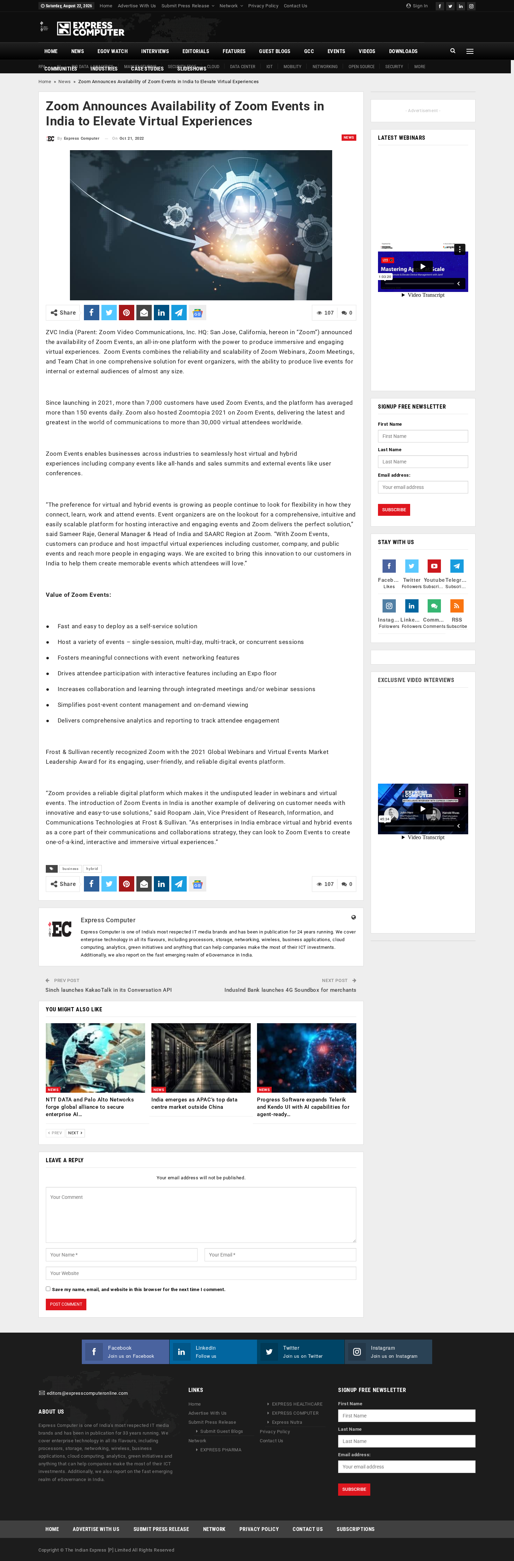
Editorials (196, 51)
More (419, 66)
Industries (104, 69)
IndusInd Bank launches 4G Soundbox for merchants (290, 990)
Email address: (394, 475)
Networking (325, 66)
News (77, 51)
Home (106, 5)
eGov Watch (113, 51)
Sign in (420, 5)
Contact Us (296, 5)
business (71, 869)
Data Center (242, 66)
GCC (309, 51)
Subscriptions (356, 1529)
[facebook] (440, 5)
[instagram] (471, 5)
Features (234, 51)
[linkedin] (461, 5)
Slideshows (191, 69)
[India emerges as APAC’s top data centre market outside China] (201, 1058)
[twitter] (450, 5)
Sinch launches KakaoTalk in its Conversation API (108, 990)
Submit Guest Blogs (221, 1431)
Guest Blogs (274, 51)
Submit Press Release (185, 5)
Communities (60, 69)
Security (394, 66)
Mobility (292, 66)
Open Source (361, 66)
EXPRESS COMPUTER (295, 1413)
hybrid (92, 869)
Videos (367, 51)
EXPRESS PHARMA (220, 1449)
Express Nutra (287, 1422)
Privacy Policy (263, 5)
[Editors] (41, 1393)
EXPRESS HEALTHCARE (297, 1404)
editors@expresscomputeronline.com (87, 1393)
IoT (269, 66)
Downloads (403, 51)
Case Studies (147, 69)
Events (336, 51)
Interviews (155, 51)
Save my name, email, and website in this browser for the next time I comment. (139, 1289)
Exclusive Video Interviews (416, 680)
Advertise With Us (137, 5)
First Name (390, 424)
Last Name (389, 449)
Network (229, 5)
